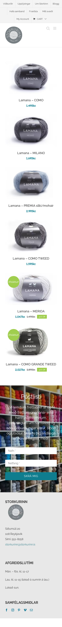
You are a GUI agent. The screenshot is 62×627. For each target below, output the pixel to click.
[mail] (31, 610)
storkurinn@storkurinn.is (20, 544)
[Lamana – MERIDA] (31, 275)
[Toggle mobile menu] (55, 28)
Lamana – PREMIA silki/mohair (31, 205)
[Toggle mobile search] (48, 28)
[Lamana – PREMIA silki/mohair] (31, 169)
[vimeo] (25, 610)
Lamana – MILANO (31, 153)
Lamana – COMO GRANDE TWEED (31, 364)
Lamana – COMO (31, 100)
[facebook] (6, 610)
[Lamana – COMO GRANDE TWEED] (31, 328)
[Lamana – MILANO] (31, 116)
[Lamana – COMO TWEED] (31, 222)
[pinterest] (19, 610)
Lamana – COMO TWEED (31, 258)
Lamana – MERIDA (31, 311)
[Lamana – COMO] (31, 64)
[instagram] (12, 610)
